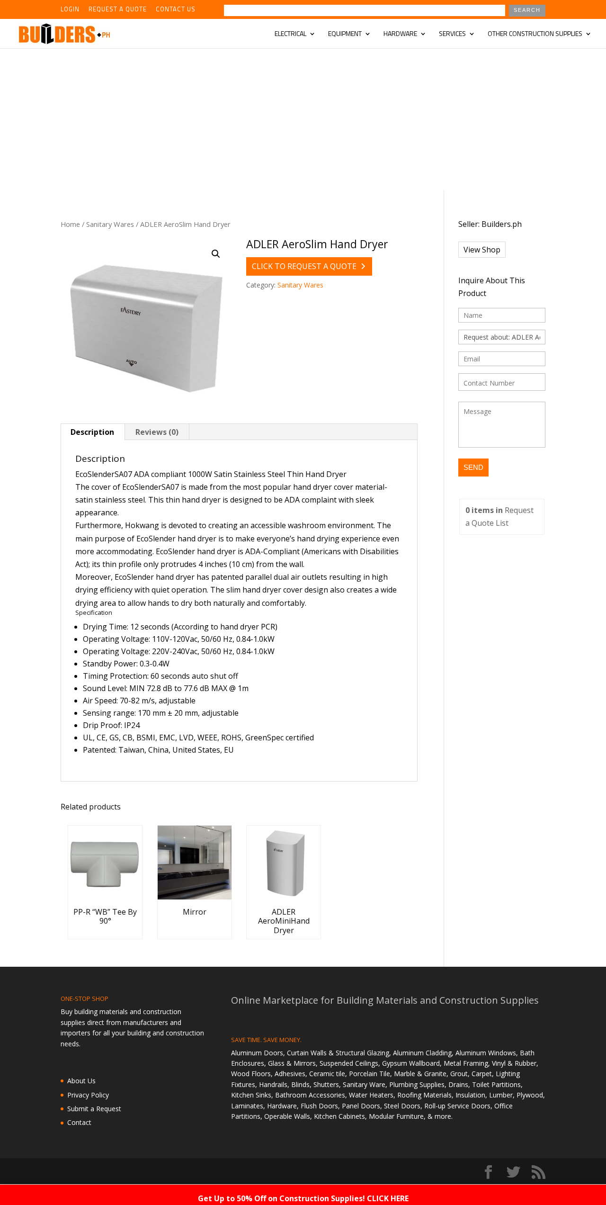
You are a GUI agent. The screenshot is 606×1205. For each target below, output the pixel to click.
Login (70, 10)
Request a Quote (118, 10)
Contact (79, 1122)
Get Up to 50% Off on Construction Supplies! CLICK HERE (303, 1198)
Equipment (345, 34)
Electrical (290, 34)
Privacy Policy (88, 1094)
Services (452, 34)
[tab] (92, 432)
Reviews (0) (156, 432)
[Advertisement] (303, 119)
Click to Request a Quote (304, 266)
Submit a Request (94, 1108)
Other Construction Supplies (535, 34)
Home (70, 224)
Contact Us (176, 10)
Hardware (400, 34)
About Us (81, 1080)
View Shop (481, 249)
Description (92, 432)
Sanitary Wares (110, 224)
